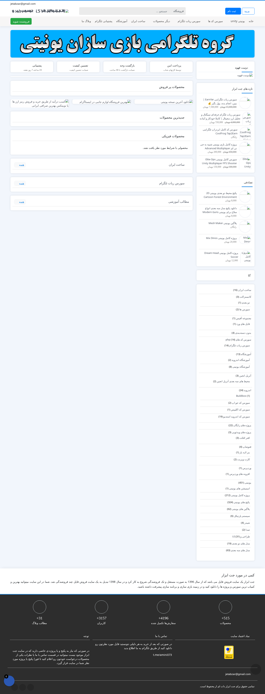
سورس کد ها (215, 21)
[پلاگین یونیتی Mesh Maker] (244, 226)
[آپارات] (252, 3)
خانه (251, 21)
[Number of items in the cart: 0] (249, 275)
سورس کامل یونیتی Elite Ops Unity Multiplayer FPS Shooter (219, 161)
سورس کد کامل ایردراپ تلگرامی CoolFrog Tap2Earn (220, 131)
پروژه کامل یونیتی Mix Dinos (221, 238)
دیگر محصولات (161, 21)
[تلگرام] (244, 3)
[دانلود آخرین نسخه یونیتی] (163, 101)
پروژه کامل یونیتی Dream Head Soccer (221, 255)
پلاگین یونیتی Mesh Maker (223, 223)
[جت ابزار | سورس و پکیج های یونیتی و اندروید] (39, 10)
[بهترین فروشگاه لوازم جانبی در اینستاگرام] (101, 101)
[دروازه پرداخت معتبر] (229, 652)
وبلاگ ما (86, 21)
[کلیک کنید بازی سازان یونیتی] (132, 44)
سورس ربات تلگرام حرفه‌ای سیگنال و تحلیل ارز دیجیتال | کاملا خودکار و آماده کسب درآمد (220, 117)
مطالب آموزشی (178, 201)
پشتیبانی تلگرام (103, 21)
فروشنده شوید (21, 21)
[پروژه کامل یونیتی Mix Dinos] (244, 239)
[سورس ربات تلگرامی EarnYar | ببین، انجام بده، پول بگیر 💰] (244, 102)
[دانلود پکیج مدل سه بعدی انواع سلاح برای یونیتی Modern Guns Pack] (244, 211)
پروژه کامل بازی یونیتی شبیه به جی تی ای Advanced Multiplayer (218, 146)
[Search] (82, 11)
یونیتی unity (238, 21)
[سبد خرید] (9, 681)
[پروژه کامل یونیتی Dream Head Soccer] (244, 262)
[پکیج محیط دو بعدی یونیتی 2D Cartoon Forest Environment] (244, 196)
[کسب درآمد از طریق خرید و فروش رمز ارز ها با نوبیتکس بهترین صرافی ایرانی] (39, 103)
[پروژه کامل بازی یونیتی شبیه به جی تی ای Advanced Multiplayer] (244, 147)
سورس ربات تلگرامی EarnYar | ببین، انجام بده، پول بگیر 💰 (220, 101)
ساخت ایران (138, 21)
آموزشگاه (121, 21)
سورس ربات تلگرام (189, 21)
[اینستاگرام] (248, 3)
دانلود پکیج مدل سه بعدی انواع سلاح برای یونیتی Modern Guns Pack (220, 210)
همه (21, 165)
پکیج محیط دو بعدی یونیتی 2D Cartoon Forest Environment (220, 195)
